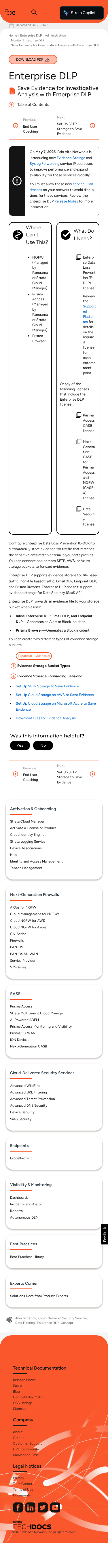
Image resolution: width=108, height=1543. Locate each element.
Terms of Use (23, 1489)
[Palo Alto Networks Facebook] (18, 1511)
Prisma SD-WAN (22, 1033)
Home (13, 35)
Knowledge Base (26, 1455)
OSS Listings (23, 1403)
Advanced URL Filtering (28, 1092)
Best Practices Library (27, 1257)
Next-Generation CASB (28, 1046)
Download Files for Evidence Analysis (46, 718)
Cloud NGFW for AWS (27, 921)
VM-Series (18, 967)
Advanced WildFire (25, 1086)
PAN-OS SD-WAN (24, 954)
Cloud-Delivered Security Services (63, 1318)
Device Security (22, 1112)
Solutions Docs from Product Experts (39, 1296)
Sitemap (19, 1409)
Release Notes (24, 1380)
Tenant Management (26, 868)
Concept (67, 1323)
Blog (16, 1391)
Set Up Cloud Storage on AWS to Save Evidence (55, 695)
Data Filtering (25, 1323)
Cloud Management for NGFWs (35, 914)
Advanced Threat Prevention (32, 1099)
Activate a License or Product (33, 828)
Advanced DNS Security (28, 1106)
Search (18, 1386)
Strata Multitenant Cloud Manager (37, 1013)
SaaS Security (20, 1119)
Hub (13, 855)
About (17, 1432)
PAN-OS (16, 947)
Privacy (18, 1478)
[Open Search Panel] (34, 12)
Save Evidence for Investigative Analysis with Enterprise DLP (54, 45)
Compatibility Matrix (28, 1397)
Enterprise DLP (31, 35)
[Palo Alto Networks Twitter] (43, 1511)
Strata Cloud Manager (27, 821)
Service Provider (22, 961)
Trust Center (22, 1484)
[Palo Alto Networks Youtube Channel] (55, 1511)
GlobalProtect (21, 1158)
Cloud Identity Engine (27, 835)
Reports (16, 1211)
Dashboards (19, 1198)
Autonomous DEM (24, 1217)
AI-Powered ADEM (24, 1020)
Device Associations (26, 848)
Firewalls (17, 940)
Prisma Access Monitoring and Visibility (41, 1026)
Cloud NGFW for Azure (28, 927)
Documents (22, 1495)
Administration (55, 35)
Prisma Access (21, 1006)
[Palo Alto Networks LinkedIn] (30, 1511)
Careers (19, 1438)
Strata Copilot (83, 12)
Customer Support (27, 1443)
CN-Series (18, 934)
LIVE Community (26, 1449)
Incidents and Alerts (26, 1204)
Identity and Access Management (36, 861)
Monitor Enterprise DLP (27, 40)
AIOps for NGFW (23, 907)
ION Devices (19, 1040)
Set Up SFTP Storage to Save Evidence (47, 686)
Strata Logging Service (28, 842)
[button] (104, 1234)
